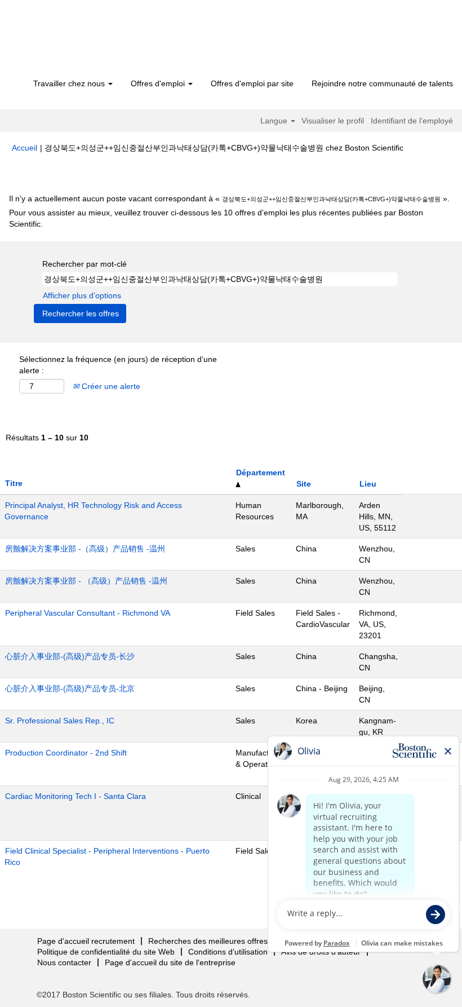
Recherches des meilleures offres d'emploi (224, 941)
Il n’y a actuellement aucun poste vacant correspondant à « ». (229, 198)
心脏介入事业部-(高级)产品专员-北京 (70, 688)
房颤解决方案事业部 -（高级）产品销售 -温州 (85, 548)
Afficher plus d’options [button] (82, 295)
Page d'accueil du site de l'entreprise (170, 962)
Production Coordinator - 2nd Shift (66, 752)
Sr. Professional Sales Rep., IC (59, 720)
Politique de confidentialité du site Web (106, 951)
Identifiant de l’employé (412, 120)
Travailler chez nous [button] (70, 83)
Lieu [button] (367, 483)
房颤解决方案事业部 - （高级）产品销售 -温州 (86, 580)
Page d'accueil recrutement (86, 941)
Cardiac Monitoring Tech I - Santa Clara (75, 796)
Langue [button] (275, 120)
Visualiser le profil (332, 120)
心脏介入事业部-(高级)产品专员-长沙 (70, 656)
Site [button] (303, 483)
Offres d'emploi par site (252, 83)
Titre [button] (14, 483)
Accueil (24, 147)
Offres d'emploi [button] (159, 83)
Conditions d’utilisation (228, 951)
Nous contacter (64, 962)
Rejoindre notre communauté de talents (382, 83)
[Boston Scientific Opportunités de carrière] (76, 40)
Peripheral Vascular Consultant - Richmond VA (87, 612)
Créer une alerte (109, 386)
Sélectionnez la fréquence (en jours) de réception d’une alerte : (118, 365)
